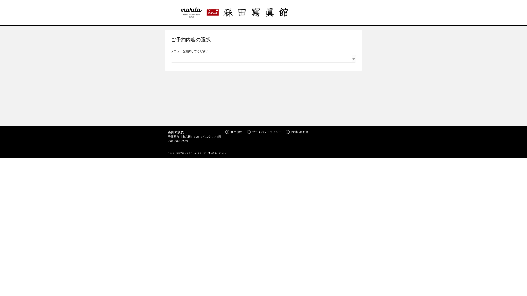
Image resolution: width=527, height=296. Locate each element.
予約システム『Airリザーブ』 (194, 153)
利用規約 (236, 132)
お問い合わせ (299, 132)
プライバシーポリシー (266, 132)
